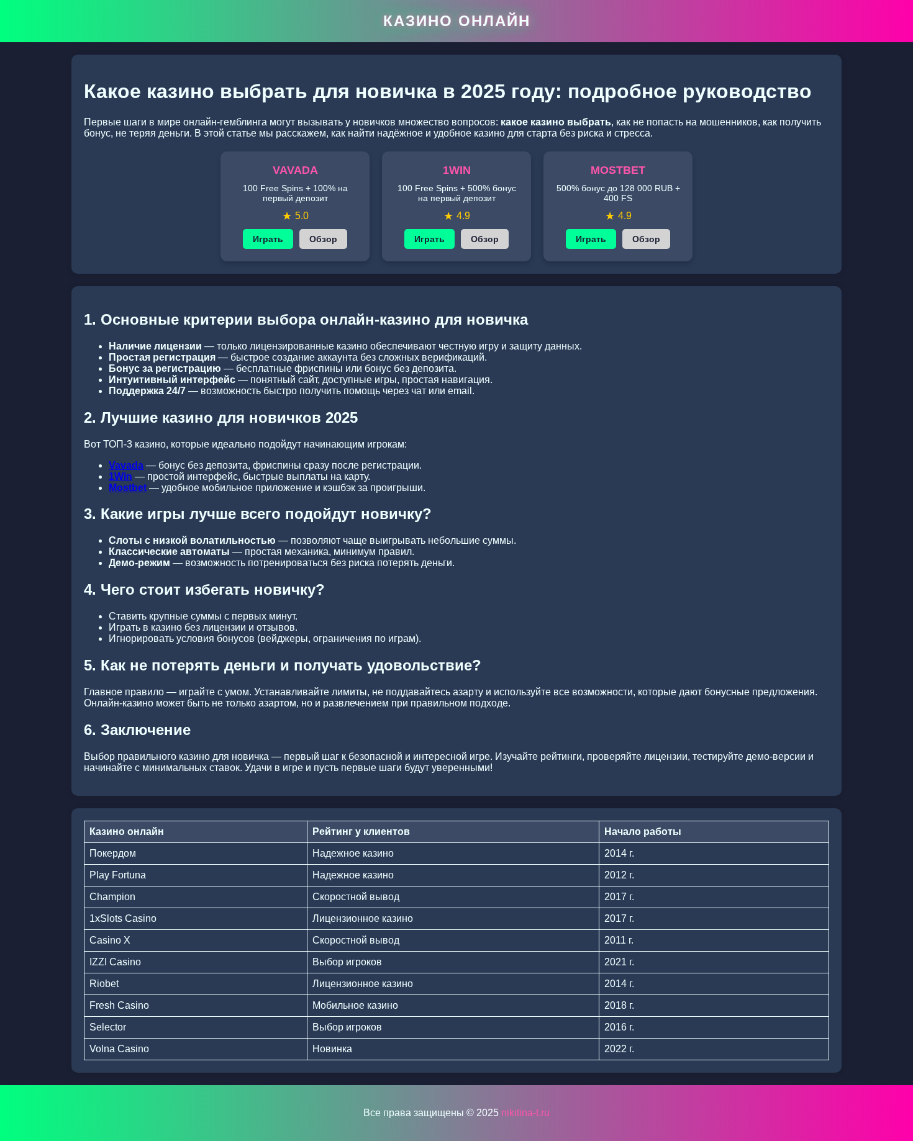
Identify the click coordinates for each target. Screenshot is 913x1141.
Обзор (323, 239)
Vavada (126, 465)
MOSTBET (618, 170)
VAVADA (295, 170)
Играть (268, 239)
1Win (120, 476)
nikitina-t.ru (525, 1112)
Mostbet (128, 487)
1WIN (457, 170)
